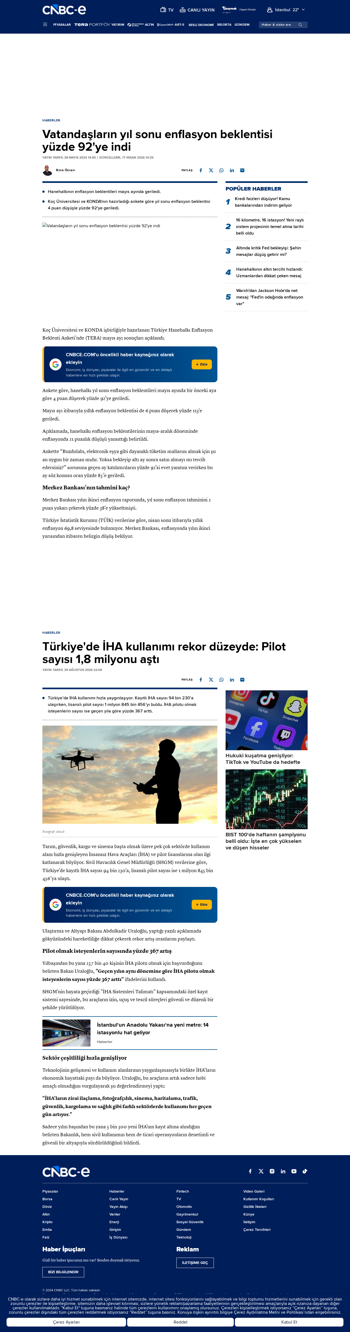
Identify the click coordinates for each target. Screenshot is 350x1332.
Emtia (47, 1229)
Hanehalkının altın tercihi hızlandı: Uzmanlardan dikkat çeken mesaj (269, 273)
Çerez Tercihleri (256, 1229)
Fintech (182, 1191)
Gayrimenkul (187, 1214)
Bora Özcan (65, 170)
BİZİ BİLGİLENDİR (63, 1272)
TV (178, 1199)
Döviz (47, 1206)
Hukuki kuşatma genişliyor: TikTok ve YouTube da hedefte (263, 759)
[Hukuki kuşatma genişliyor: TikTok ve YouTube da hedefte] (267, 720)
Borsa (47, 1199)
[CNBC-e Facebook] (250, 1172)
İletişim (249, 1222)
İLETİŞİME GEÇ (195, 1262)
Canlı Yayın (118, 1199)
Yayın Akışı (118, 1206)
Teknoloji (183, 1237)
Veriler (114, 1214)
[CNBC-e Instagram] (272, 1172)
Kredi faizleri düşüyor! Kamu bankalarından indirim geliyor (263, 202)
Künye (248, 1214)
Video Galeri (253, 1191)
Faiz (45, 1237)
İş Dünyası (118, 1237)
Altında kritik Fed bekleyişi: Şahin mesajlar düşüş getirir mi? (268, 251)
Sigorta (224, 25)
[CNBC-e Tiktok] (305, 1172)
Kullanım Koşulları (258, 1199)
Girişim (115, 1229)
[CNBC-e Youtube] (294, 1172)
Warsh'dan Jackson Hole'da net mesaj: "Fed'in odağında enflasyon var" (269, 297)
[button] (200, 170)
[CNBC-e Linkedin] (283, 1172)
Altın (46, 1214)
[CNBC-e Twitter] (261, 1172)
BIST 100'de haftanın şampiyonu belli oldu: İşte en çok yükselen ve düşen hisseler (266, 841)
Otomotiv (184, 1206)
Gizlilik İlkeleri (254, 1206)
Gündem (242, 25)
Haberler (51, 120)
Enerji (114, 1222)
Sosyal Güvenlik (189, 1222)
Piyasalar (62, 25)
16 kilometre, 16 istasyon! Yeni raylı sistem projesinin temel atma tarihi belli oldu (270, 226)
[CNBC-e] (64, 9)
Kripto (47, 1222)
